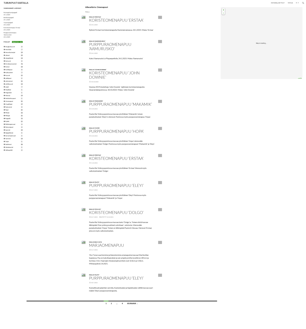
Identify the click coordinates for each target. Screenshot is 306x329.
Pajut (13, 110)
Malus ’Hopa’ (94, 128)
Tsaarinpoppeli (8, 22)
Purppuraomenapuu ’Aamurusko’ (110, 46)
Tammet (13, 138)
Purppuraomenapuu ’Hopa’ (116, 131)
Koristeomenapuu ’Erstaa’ (116, 20)
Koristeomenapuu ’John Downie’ (114, 74)
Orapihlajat (13, 104)
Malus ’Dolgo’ (95, 209)
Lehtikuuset (13, 84)
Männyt (13, 95)
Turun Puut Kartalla (16, 3)
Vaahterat (13, 144)
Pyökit (13, 121)
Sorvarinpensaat (13, 136)
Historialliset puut (278, 3)
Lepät (13, 87)
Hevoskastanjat (13, 52)
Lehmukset (13, 81)
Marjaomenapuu (106, 245)
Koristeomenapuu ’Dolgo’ (116, 212)
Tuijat (13, 141)
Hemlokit (13, 49)
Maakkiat (13, 90)
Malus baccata (95, 242)
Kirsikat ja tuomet (13, 64)
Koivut (13, 67)
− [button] (223, 13)
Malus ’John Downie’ (97, 70)
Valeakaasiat (13, 147)
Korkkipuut (13, 69)
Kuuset (13, 75)
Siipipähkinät (13, 133)
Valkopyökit (13, 150)
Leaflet (300, 78)
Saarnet (13, 130)
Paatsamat (13, 107)
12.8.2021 (110, 217)
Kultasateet (13, 72)
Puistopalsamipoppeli (10, 12)
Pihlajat (13, 115)
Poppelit (13, 118)
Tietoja (290, 3)
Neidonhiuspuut (13, 98)
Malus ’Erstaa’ (95, 17)
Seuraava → (132, 303)
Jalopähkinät (13, 58)
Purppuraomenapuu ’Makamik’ (120, 104)
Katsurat (13, 61)
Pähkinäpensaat (13, 124)
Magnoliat (13, 92)
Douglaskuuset (13, 46)
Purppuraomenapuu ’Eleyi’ (116, 185)
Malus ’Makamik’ (96, 101)
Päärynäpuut (13, 127)
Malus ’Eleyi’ (94, 182)
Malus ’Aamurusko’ (97, 41)
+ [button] (223, 10)
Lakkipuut (13, 78)
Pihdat (13, 113)
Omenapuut (13, 101)
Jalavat (13, 55)
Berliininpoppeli (9, 17)
